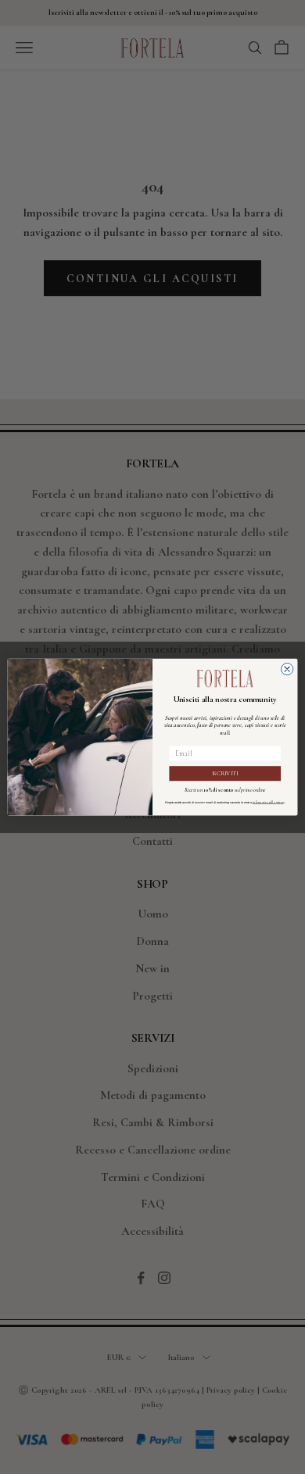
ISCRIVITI (225, 774)
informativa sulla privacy (269, 801)
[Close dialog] (287, 668)
